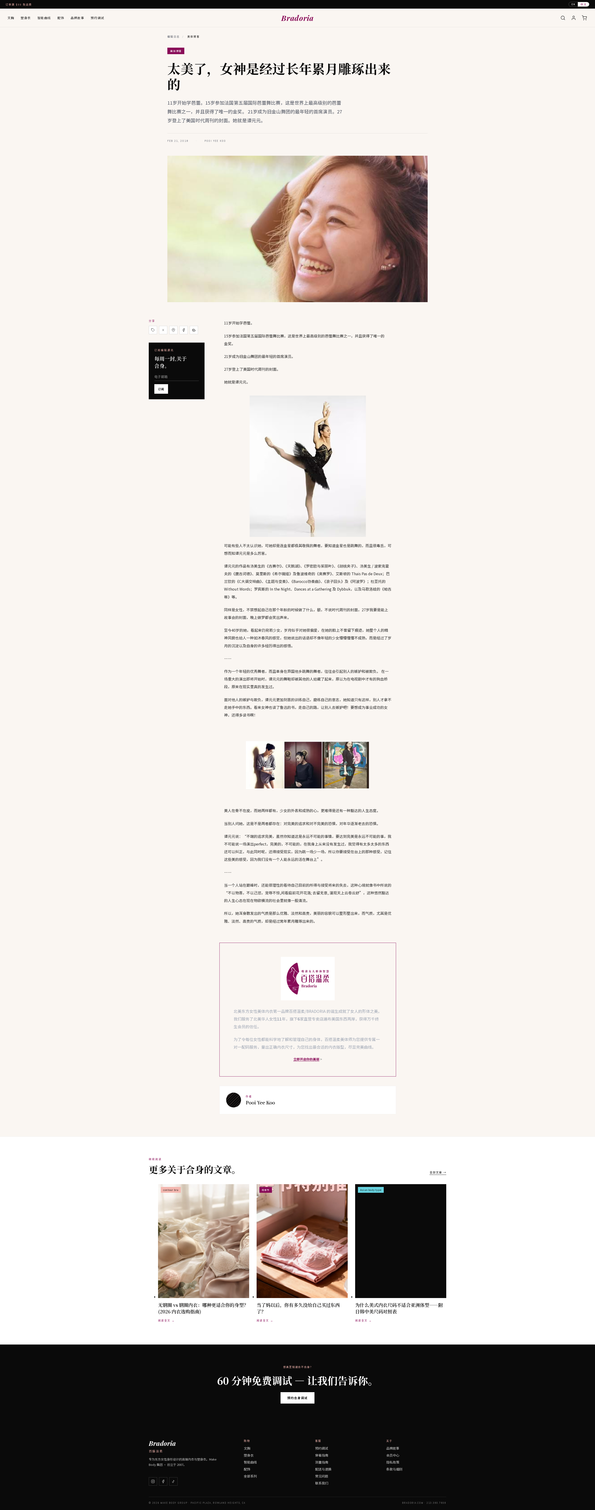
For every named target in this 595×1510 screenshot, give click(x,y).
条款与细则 (394, 1469)
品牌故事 (77, 18)
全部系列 (250, 1476)
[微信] (194, 330)
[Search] (563, 18)
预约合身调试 (297, 1398)
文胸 (10, 18)
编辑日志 (173, 36)
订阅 (161, 389)
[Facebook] (163, 1481)
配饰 (60, 18)
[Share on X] (163, 330)
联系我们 (321, 1483)
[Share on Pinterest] (173, 330)
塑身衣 (26, 18)
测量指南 (321, 1462)
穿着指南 (321, 1455)
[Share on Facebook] (183, 330)
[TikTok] (173, 1481)
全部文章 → (438, 1172)
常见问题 (321, 1476)
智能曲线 (44, 18)
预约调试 (97, 18)
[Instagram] (153, 1481)
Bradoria (297, 18)
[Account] (573, 18)
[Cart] (584, 18)
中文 (583, 4)
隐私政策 (392, 1462)
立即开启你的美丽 (306, 1059)
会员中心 (392, 1455)
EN (573, 4)
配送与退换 (323, 1469)
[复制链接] (153, 330)
